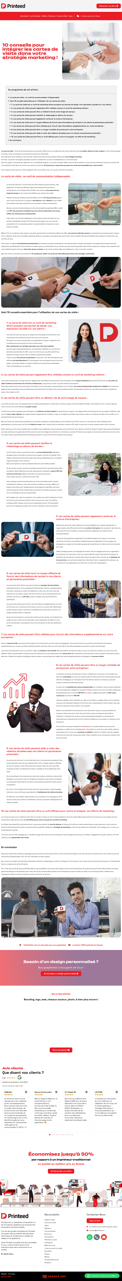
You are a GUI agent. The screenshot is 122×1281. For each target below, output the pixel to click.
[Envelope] (104, 1237)
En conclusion (15, 140)
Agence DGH (6, 1277)
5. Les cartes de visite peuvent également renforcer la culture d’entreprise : (42, 119)
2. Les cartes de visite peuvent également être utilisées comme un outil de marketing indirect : (50, 108)
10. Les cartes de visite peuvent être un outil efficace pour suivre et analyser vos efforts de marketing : (53, 137)
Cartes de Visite (62, 16)
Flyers (71, 16)
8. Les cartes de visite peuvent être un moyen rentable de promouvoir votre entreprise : (47, 129)
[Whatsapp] (90, 1237)
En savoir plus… (7, 1254)
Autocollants (24, 16)
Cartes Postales (35, 16)
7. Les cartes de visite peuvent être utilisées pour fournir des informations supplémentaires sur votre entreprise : (57, 126)
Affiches (44, 16)
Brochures (52, 16)
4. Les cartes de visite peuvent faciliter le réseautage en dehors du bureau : (42, 115)
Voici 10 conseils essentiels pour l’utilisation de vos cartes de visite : (38, 101)
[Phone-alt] (97, 1237)
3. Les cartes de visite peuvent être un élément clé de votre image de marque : (43, 112)
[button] (49, 1134)
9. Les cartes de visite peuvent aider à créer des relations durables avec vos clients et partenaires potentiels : (56, 133)
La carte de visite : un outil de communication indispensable (34, 97)
